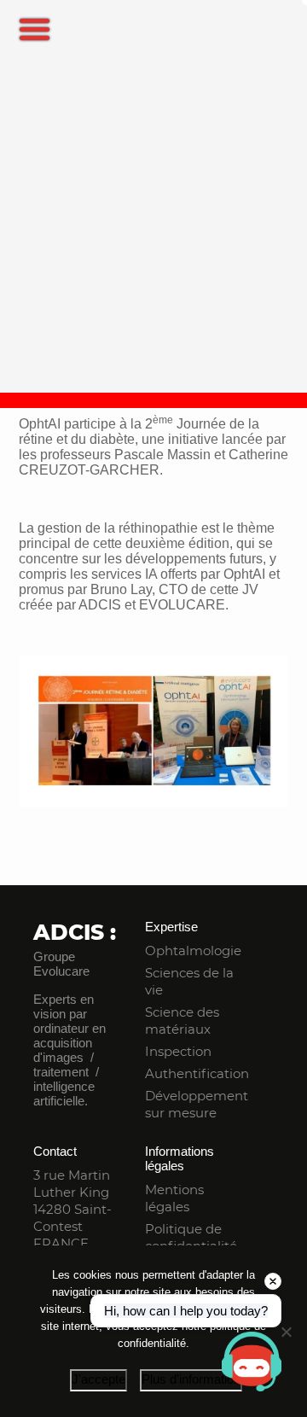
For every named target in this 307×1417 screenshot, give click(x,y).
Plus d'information (191, 1379)
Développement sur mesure (196, 1104)
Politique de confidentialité (191, 1237)
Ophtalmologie (193, 950)
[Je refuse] (285, 1331)
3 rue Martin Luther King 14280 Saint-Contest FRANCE (72, 1209)
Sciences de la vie (189, 981)
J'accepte (98, 1379)
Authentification (197, 1073)
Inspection (178, 1051)
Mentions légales (174, 1198)
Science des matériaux (182, 1020)
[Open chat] (251, 1361)
